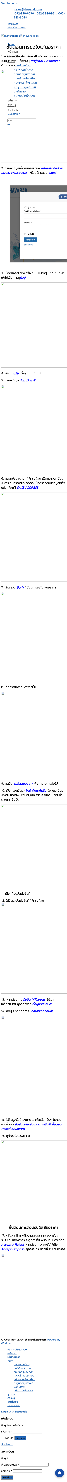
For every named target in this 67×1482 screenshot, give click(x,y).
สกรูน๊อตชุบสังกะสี (23, 1383)
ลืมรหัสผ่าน (7, 1444)
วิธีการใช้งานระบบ (16, 27)
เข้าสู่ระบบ (20, 1438)
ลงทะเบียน (7, 1477)
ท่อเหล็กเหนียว (22, 65)
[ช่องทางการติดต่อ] (59, 1473)
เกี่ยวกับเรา (13, 1357)
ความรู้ (11, 1398)
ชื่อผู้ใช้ (5, 1458)
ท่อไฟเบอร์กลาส (23, 70)
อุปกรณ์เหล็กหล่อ (23, 1390)
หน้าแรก (12, 51)
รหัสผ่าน (6, 1432)
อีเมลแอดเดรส (10, 1465)
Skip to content (11, 3)
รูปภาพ (11, 1394)
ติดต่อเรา (12, 1402)
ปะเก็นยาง (19, 1387)
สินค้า (10, 1361)
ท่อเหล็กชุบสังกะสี (23, 1372)
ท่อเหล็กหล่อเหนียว (24, 1376)
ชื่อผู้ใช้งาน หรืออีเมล (13, 1425)
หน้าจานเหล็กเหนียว (24, 1379)
